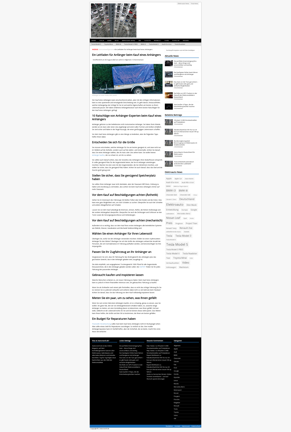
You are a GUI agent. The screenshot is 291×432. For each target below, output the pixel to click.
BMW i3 (143, 44)
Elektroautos (96, 353)
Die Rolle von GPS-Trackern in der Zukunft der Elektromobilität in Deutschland (185, 95)
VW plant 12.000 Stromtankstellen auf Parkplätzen (185, 121)
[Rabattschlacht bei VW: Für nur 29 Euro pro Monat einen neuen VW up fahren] (169, 134)
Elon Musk (192, 205)
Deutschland (186, 199)
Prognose (179, 223)
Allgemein (128, 60)
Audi (117, 40)
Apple (169, 178)
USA (191, 258)
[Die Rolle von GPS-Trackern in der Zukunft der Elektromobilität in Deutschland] (169, 97)
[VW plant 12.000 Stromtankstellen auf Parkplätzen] (169, 124)
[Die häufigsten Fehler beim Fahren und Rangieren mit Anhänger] (169, 76)
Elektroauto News (183, 4)
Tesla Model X (154, 44)
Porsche (175, 40)
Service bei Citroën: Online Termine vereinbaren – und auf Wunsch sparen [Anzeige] (159, 376)
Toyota (147, 40)
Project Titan (191, 223)
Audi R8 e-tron (188, 182)
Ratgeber (177, 403)
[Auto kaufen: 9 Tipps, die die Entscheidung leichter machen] (169, 108)
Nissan (186, 40)
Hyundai (177, 377)
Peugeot (177, 396)
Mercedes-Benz (128, 40)
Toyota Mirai (108, 44)
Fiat (175, 365)
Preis (169, 223)
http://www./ (151, 346)
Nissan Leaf (173, 218)
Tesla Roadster (180, 44)
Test (168, 258)
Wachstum (183, 267)
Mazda (176, 384)
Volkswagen (171, 267)
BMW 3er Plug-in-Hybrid (181, 186)
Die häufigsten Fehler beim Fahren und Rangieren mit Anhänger (186, 73)
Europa (185, 210)
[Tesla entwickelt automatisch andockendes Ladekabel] (169, 166)
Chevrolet (177, 358)
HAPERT (143, 267)
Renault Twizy (171, 228)
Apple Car (178, 179)
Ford (166, 40)
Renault (157, 40)
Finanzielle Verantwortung (101, 324)
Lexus (176, 380)
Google (194, 210)
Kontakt (177, 426)
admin (121, 60)
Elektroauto (174, 204)
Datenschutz (196, 426)
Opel (185, 218)
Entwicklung (172, 209)
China (195, 195)
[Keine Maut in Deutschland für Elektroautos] (169, 156)
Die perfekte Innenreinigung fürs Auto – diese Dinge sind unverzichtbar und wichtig (185, 63)
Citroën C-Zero (171, 199)
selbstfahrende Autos (173, 232)
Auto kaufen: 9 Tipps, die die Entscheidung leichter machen (184, 105)
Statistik (186, 232)
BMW (109, 40)
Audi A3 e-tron (167, 44)
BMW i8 (118, 44)
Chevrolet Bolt (171, 195)
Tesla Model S (96, 44)
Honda (176, 374)
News (93, 40)
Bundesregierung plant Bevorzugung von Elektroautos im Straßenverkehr (185, 143)
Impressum (186, 426)
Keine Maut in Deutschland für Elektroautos (184, 153)
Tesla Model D (171, 240)
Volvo (176, 415)
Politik (192, 218)
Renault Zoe (186, 228)
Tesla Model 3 (183, 235)
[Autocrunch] (145, 20)
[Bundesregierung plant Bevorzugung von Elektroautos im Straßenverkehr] (169, 145)
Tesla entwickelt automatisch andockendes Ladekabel (184, 163)
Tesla (101, 40)
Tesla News (194, 4)
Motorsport (178, 390)
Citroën (176, 361)
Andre (149, 374)
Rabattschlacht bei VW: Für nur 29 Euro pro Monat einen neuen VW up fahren (186, 132)
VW (139, 40)
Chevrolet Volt (185, 195)
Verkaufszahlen (172, 263)
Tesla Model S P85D (131, 44)
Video (185, 262)
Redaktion (169, 426)
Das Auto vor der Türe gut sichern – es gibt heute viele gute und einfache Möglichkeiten (186, 84)
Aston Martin (189, 179)
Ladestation (170, 214)
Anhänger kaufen (98, 155)
